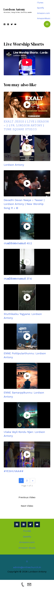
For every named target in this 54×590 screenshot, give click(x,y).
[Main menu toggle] (47, 24)
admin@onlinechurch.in (27, 567)
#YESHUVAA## (13, 471)
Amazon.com (43, 13)
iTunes (40, 2)
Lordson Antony (14, 9)
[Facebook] (4, 24)
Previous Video (27, 497)
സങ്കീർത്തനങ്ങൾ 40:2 (18, 243)
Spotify (40, 8)
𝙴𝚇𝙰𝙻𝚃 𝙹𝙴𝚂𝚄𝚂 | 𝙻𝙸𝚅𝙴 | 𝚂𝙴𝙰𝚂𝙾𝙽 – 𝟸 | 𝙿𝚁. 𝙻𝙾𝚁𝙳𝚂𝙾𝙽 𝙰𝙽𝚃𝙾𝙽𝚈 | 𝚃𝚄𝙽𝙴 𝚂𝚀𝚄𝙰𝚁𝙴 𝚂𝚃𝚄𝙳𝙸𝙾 (26, 125)
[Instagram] (8, 24)
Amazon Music (27, 547)
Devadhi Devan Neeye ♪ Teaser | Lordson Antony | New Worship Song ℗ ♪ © (24, 204)
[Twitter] (12, 24)
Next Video (27, 505)
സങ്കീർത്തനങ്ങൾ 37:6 (18, 278)
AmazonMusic (43, 18)
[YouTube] (15, 24)
